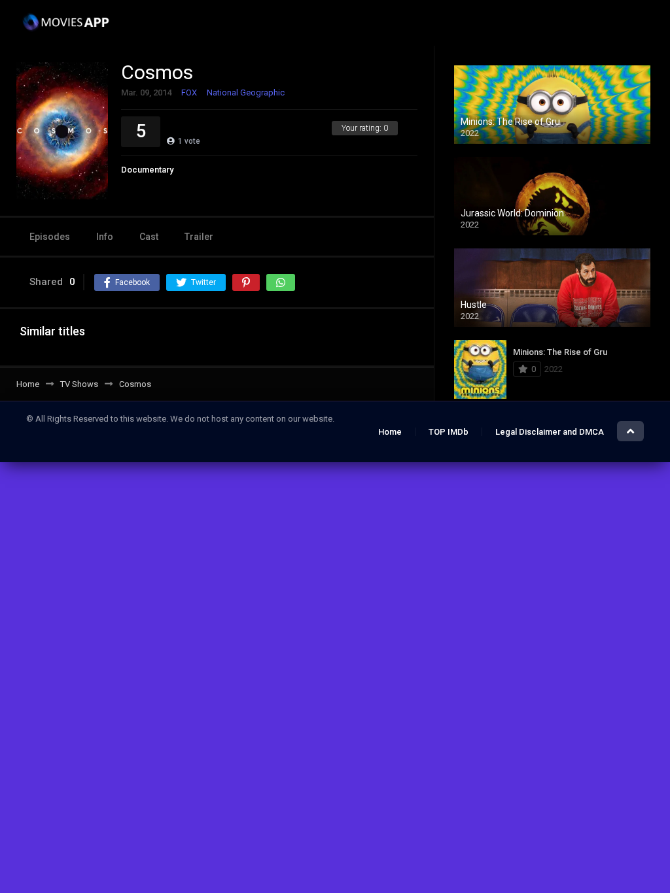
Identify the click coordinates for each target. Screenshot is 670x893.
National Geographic (246, 92)
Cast (148, 236)
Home (390, 432)
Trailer (199, 236)
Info (104, 236)
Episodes (49, 236)
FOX (189, 92)
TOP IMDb (448, 432)
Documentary (147, 169)
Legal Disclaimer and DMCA (549, 432)
